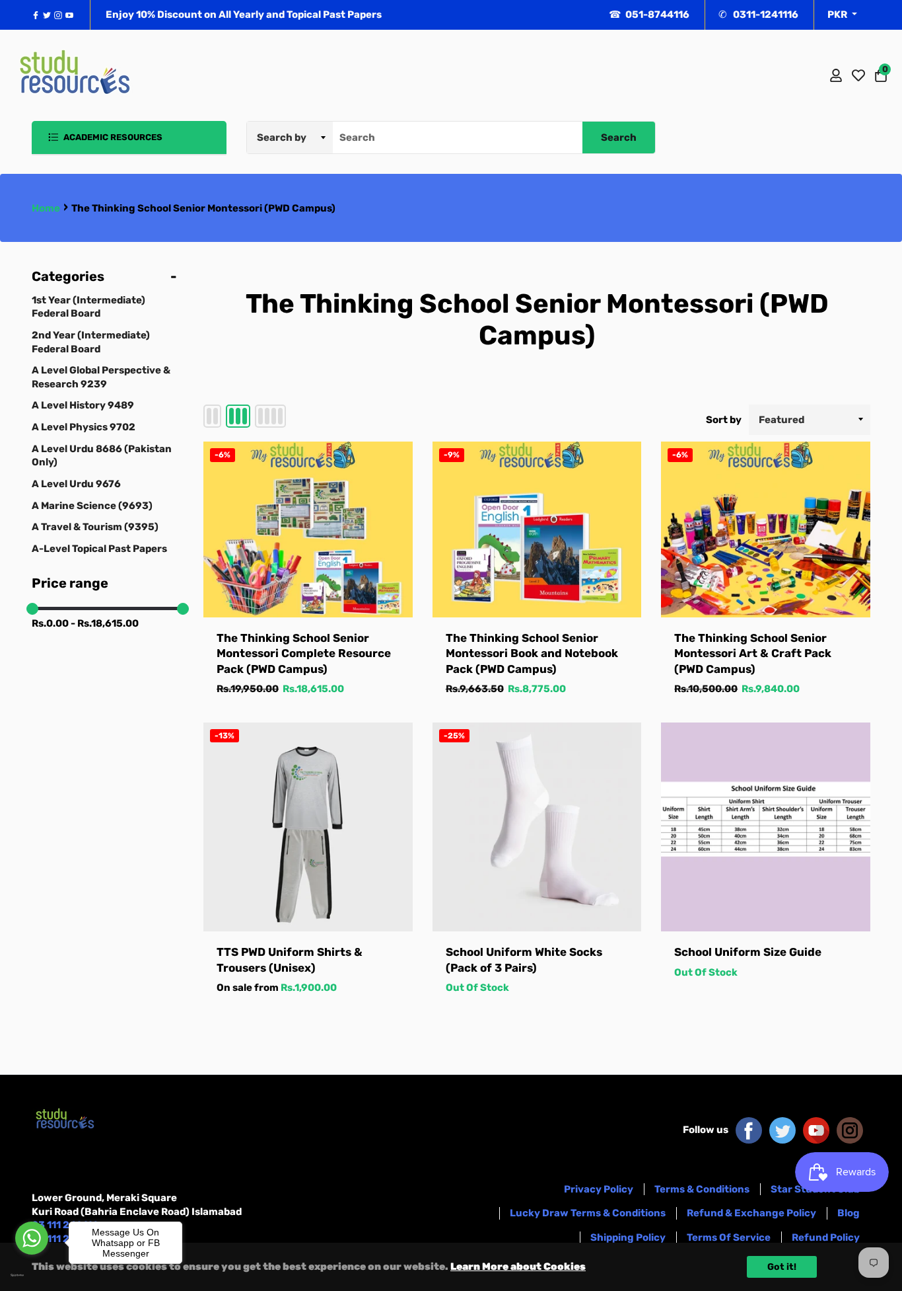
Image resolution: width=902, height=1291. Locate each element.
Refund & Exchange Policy (751, 1213)
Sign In (836, 75)
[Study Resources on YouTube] (816, 1130)
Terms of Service (729, 1237)
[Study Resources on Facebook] (749, 1130)
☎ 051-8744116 (649, 14)
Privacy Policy (598, 1189)
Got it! (781, 1266)
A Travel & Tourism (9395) (95, 527)
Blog (848, 1213)
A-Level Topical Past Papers (99, 549)
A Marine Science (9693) (92, 506)
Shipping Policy (628, 1237)
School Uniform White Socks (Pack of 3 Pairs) (524, 959)
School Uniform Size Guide (747, 951)
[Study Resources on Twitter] (782, 1130)
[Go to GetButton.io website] (32, 1275)
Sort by (724, 420)
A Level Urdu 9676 (76, 484)
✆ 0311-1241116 (758, 14)
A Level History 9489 (83, 405)
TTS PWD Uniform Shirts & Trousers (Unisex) (290, 959)
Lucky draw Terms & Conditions (588, 1213)
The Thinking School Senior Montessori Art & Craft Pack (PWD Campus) (752, 653)
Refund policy (826, 1237)
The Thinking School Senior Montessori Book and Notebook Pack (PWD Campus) (532, 653)
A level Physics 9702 (83, 427)
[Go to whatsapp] (31, 1238)
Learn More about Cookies (518, 1266)
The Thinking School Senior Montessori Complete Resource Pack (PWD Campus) (304, 653)
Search (619, 137)
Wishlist (858, 75)
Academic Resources (111, 137)
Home (46, 208)
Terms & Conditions (701, 1189)
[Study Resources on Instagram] (850, 1130)
